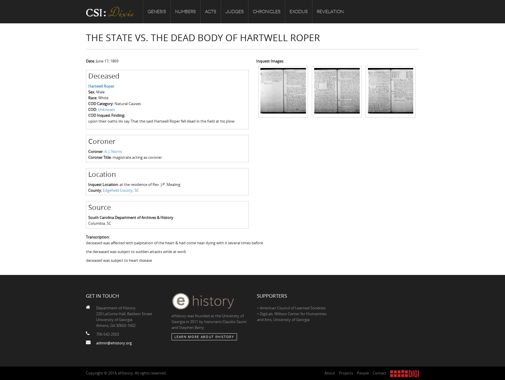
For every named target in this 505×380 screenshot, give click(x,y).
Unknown (106, 109)
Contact (379, 373)
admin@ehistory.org (114, 343)
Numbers (185, 11)
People (363, 373)
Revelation (330, 11)
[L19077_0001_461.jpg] (391, 91)
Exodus (299, 11)
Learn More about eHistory (204, 336)
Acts (210, 11)
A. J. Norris (113, 151)
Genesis (157, 11)
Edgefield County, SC (121, 190)
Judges (234, 11)
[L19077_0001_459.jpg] (283, 91)
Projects (346, 373)
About (329, 373)
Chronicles (267, 11)
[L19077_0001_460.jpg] (337, 91)
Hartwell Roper (101, 86)
